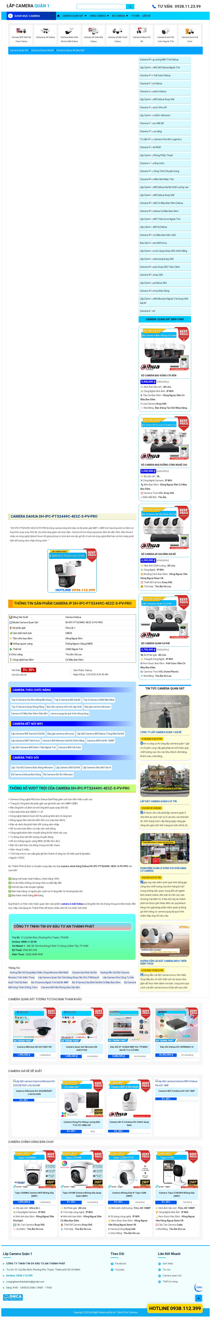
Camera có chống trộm (152, 163)
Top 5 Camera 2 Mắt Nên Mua (98, 700)
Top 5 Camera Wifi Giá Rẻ (67, 700)
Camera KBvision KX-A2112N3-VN (34, 1047)
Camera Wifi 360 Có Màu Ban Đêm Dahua (161, 203)
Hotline (175, 1308)
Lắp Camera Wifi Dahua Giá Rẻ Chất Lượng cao (164, 187)
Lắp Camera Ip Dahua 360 (153, 283)
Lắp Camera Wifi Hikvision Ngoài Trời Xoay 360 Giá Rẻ (164, 300)
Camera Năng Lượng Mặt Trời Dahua (159, 59)
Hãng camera (98, 16)
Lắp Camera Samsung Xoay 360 (157, 259)
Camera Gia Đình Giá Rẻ (84, 972)
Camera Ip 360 (147, 311)
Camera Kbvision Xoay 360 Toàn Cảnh (160, 267)
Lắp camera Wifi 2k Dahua (153, 227)
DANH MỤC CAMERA (27, 16)
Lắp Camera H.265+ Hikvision (155, 115)
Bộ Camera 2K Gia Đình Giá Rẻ (158, 554)
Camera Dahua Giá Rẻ (42, 50)
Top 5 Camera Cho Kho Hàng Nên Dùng (31, 700)
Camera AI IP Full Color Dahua (155, 75)
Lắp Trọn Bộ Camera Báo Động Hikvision (32, 767)
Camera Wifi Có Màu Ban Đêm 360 (158, 235)
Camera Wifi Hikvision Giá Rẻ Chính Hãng (63, 740)
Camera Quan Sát (19, 50)
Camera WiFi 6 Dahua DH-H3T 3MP (177, 1091)
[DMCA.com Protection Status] (13, 1297)
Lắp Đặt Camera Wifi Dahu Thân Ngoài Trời (33, 747)
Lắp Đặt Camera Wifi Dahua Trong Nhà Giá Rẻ (100, 733)
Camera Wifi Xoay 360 (151, 275)
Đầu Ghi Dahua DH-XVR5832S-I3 (176, 1047)
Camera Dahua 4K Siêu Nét (70, 50)
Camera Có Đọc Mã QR (152, 123)
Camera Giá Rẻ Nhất (150, 147)
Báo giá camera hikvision (98, 706)
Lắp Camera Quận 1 (17, 1254)
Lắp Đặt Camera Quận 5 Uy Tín (158, 801)
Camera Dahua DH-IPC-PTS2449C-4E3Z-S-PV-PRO (54, 516)
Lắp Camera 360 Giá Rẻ (68, 767)
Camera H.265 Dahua (151, 83)
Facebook (120, 1263)
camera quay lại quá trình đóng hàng (69, 713)
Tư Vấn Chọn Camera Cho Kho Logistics (161, 139)
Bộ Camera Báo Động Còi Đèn (158, 375)
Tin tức (167, 1269)
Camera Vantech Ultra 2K (153, 107)
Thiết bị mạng (170, 1281)
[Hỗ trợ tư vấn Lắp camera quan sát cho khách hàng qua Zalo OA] (199, 1287)
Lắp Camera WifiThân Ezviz (25, 740)
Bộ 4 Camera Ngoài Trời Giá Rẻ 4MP (49, 982)
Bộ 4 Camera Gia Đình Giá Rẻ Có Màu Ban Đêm (96, 982)
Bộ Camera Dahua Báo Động (26, 774)
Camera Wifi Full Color (70, 747)
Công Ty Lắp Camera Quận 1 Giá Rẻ (160, 732)
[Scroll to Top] (198, 1298)
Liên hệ (146, 16)
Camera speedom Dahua (153, 91)
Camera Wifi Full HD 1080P (100, 740)
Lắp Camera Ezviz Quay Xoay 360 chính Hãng (163, 251)
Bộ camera (118, 16)
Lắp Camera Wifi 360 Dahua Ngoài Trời (160, 67)
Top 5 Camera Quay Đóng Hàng (27, 706)
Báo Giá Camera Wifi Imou (153, 243)
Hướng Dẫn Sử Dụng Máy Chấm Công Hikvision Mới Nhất (39, 972)
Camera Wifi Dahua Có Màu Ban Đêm (159, 211)
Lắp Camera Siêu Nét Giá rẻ (97, 767)
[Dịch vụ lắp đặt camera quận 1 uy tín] (58, 16)
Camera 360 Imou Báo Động (154, 291)
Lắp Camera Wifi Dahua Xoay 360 (157, 99)
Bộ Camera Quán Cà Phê (155, 643)
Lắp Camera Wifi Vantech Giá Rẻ (28, 733)
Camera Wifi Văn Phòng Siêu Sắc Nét (60, 987)
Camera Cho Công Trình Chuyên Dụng (159, 171)
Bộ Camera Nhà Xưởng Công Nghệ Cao (164, 464)
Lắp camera (28, 5)
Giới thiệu (168, 1263)
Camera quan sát (72, 16)
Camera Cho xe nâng (151, 131)
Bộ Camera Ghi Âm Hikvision (58, 774)
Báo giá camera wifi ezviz (60, 733)
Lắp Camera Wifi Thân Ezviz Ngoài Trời (160, 219)
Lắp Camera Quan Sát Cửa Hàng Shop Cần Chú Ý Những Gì (68, 977)
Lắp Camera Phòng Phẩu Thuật (156, 155)
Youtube (119, 1269)
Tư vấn (135, 16)
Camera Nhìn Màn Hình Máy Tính (157, 179)
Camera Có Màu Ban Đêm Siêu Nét (29, 713)
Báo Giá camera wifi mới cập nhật (64, 706)
